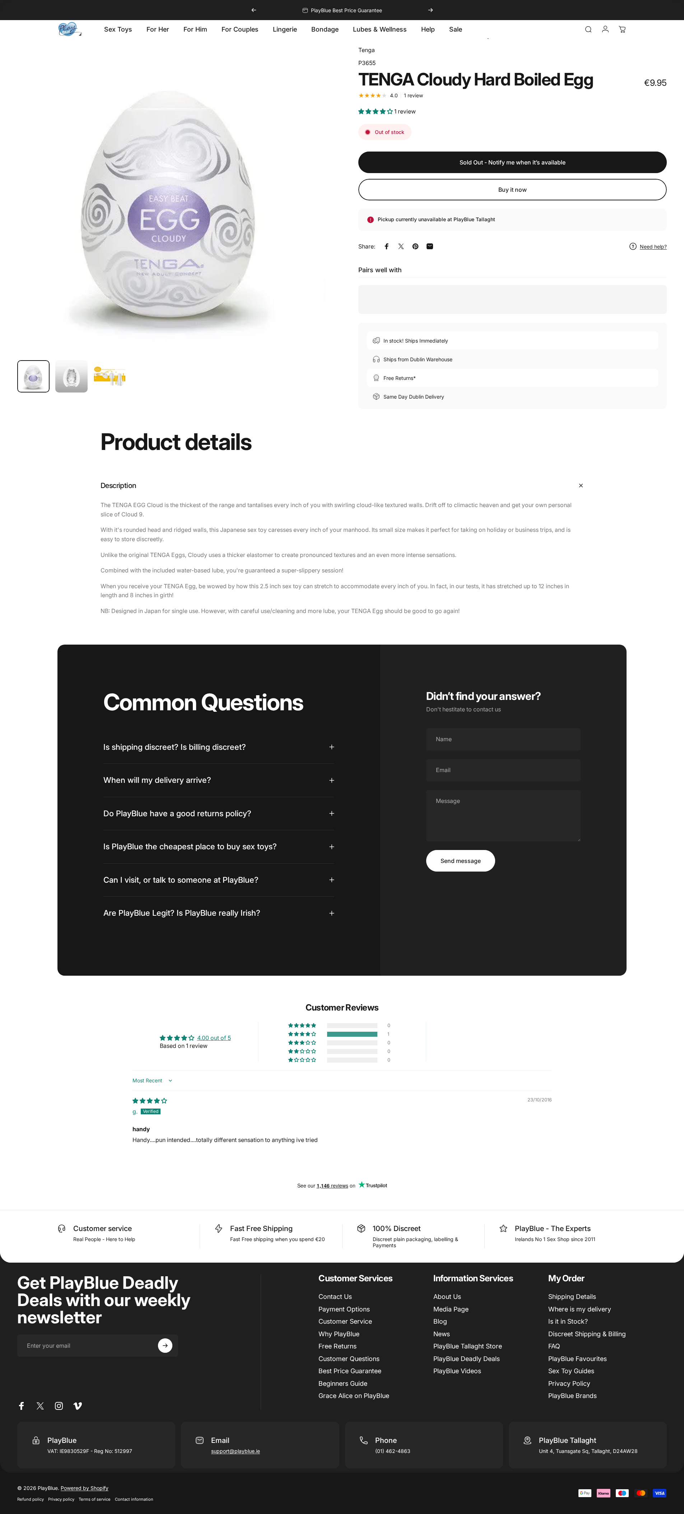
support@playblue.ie (235, 1451)
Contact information (134, 1499)
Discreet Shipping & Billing (587, 1334)
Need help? (653, 246)
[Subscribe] (165, 1345)
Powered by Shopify (84, 1488)
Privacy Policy (569, 1383)
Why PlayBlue (338, 1334)
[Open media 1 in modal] (171, 200)
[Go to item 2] (71, 376)
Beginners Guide (342, 1383)
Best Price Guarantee (349, 1371)
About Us (447, 1296)
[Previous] (254, 10)
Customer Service (345, 1321)
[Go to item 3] (109, 376)
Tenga (366, 50)
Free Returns (337, 1346)
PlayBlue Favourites (577, 1358)
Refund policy (30, 1499)
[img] (149, 1100)
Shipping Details (572, 1296)
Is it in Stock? (568, 1321)
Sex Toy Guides (571, 1371)
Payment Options (344, 1309)
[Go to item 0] (33, 376)
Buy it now (512, 189)
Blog (440, 1321)
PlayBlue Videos (457, 1371)
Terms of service (95, 1499)
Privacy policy (61, 1499)
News (441, 1334)
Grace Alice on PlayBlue (353, 1395)
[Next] (430, 10)
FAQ (554, 1346)
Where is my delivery (579, 1309)
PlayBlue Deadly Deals (466, 1358)
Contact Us (335, 1296)
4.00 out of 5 (214, 1037)
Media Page (451, 1309)
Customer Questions (349, 1358)
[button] (376, 111)
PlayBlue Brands (572, 1395)
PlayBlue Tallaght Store (467, 1346)
